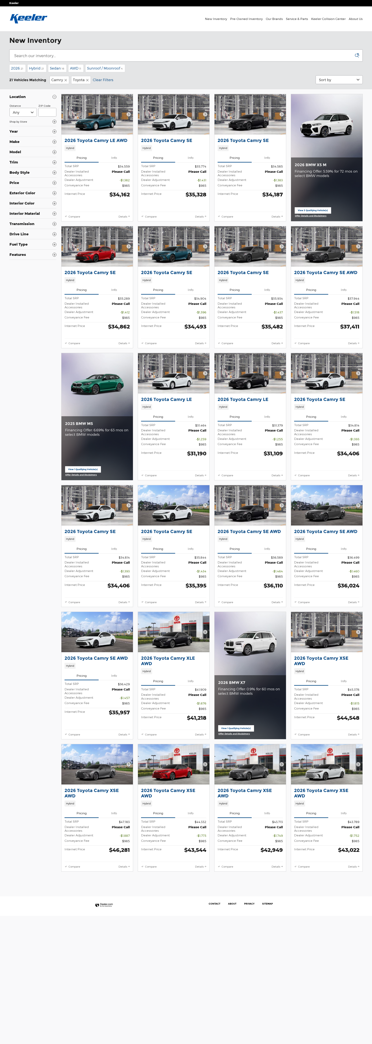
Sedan (57, 68)
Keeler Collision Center (328, 19)
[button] (97, 148)
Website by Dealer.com (104, 905)
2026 (17, 68)
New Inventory (216, 19)
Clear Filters (103, 80)
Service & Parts (297, 19)
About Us (356, 19)
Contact (214, 903)
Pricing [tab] (82, 157)
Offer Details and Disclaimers (311, 216)
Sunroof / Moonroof (105, 68)
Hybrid (36, 68)
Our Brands (274, 19)
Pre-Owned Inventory (246, 19)
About (232, 903)
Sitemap (267, 903)
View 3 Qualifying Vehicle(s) (313, 211)
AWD (75, 68)
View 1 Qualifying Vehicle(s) (83, 470)
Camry (57, 80)
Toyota (79, 80)
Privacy (249, 903)
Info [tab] (114, 157)
